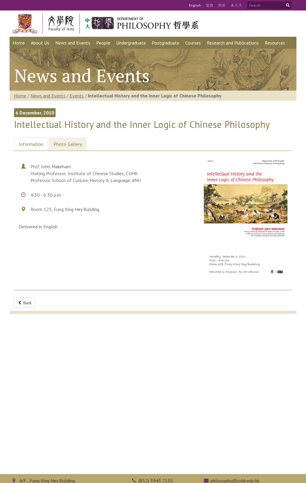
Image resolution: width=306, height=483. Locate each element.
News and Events (47, 96)
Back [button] (26, 302)
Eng (195, 5)
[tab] (31, 144)
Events (77, 96)
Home (20, 96)
